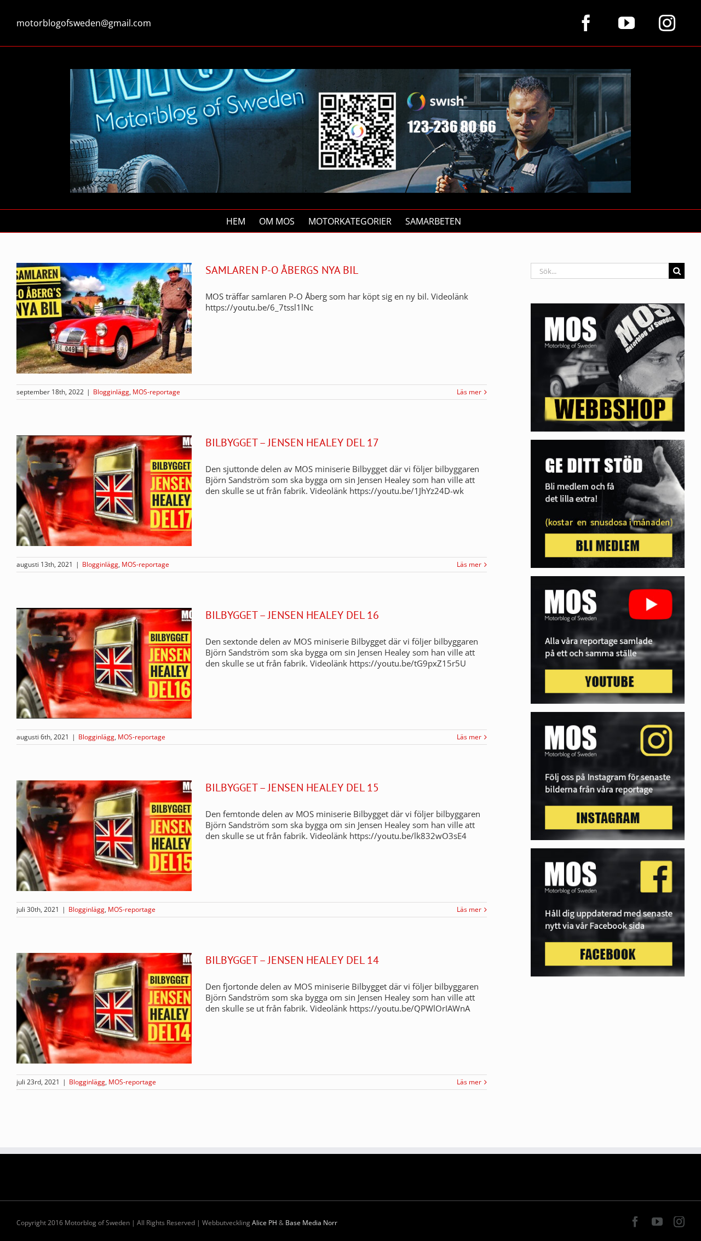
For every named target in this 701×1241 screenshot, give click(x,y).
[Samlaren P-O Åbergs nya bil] (104, 318)
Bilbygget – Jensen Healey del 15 (292, 787)
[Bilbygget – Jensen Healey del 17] (104, 490)
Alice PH (264, 1222)
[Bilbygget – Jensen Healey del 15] (104, 835)
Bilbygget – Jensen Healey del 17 (292, 442)
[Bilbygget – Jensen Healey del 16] (104, 663)
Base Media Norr (311, 1222)
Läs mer (469, 392)
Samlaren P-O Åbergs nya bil (281, 270)
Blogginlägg (111, 392)
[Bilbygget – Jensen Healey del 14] (104, 1008)
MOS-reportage (156, 392)
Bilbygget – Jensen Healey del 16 (292, 615)
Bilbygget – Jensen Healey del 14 (292, 960)
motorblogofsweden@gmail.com (83, 23)
